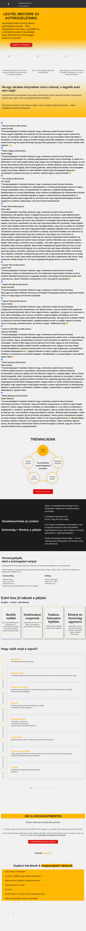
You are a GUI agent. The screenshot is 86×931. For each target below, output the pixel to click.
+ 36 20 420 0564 (23, 6)
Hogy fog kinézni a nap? (15, 885)
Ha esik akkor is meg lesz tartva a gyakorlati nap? (25, 894)
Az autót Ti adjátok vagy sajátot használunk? (23, 876)
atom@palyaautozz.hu (24, 3)
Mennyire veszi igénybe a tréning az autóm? (23, 880)
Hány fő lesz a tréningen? (15, 872)
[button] (83, 5)
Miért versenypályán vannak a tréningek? (21, 898)
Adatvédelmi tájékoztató (67, 913)
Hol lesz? (9, 889)
